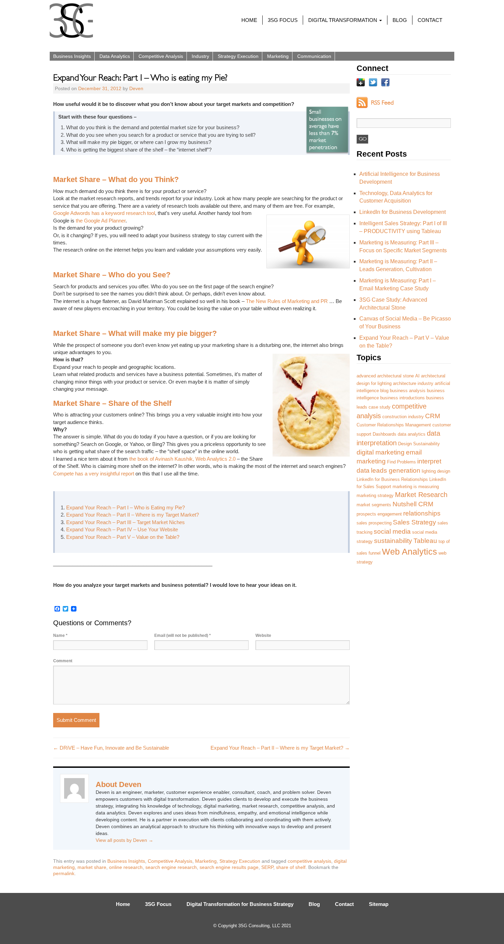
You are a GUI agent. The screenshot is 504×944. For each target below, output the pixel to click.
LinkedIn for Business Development (402, 212)
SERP (267, 867)
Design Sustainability (419, 443)
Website (263, 635)
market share (91, 867)
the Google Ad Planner (100, 220)
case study (380, 407)
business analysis (407, 390)
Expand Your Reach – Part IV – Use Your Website (122, 529)
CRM (432, 416)
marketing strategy (375, 495)
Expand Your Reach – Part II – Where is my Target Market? (132, 515)
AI (417, 375)
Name (60, 635)
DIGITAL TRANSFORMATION (343, 20)
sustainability (393, 540)
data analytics (411, 434)
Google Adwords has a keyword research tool (104, 213)
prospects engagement (379, 514)
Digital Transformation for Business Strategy (240, 904)
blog (384, 390)
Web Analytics (409, 551)
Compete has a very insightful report (93, 473)
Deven (136, 88)
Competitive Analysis (161, 56)
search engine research (171, 867)
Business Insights (72, 56)
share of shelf (290, 867)
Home (123, 904)
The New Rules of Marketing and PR (287, 301)
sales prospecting (374, 522)
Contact (344, 904)
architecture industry (413, 383)
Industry (200, 56)
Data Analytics (114, 56)
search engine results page (229, 867)
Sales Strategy (414, 522)
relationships (422, 513)
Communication (314, 56)
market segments (374, 504)
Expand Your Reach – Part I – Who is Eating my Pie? (125, 507)
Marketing (278, 56)
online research (126, 867)
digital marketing (381, 452)
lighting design (436, 471)
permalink (63, 873)
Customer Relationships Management (394, 424)
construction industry (403, 416)
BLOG (400, 20)
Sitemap (378, 904)
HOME (249, 20)
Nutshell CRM (413, 504)
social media (392, 531)
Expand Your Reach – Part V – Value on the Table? (122, 537)
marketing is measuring (416, 486)
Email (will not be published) (182, 635)
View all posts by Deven (124, 840)
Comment (62, 660)
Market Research (421, 494)
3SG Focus (158, 904)
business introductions (402, 397)
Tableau (425, 540)
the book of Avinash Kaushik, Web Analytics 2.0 (182, 459)
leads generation (395, 470)
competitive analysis (309, 861)
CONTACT (430, 20)
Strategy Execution (238, 56)
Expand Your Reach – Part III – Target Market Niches (125, 522)
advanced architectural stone (385, 375)
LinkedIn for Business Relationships (392, 479)
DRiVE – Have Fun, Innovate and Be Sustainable (111, 748)
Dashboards (384, 434)
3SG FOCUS (283, 20)
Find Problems (401, 461)
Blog (314, 904)
